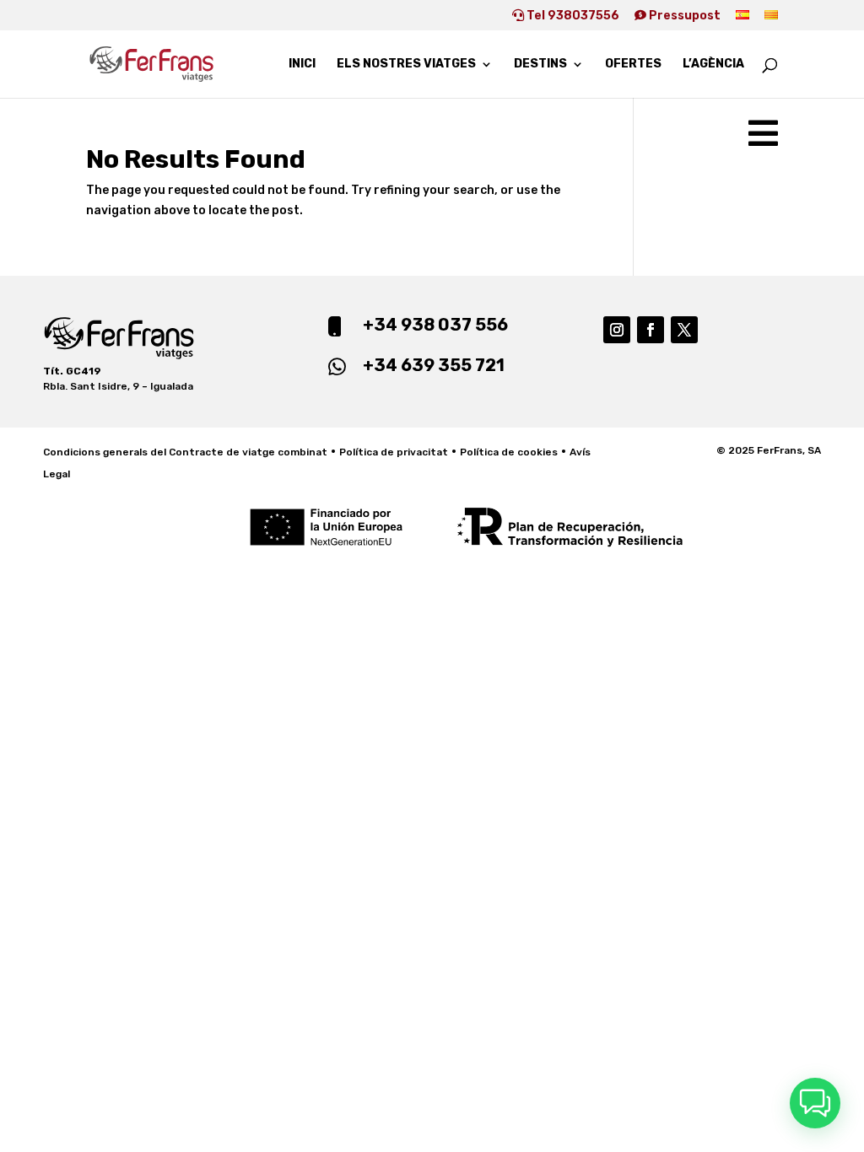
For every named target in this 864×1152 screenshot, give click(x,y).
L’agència (713, 64)
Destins (540, 64)
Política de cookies (509, 452)
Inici (302, 64)
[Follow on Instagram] (616, 329)
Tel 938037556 (571, 16)
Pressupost (683, 16)
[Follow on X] (684, 329)
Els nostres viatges (406, 64)
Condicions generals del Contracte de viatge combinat (185, 452)
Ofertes (633, 64)
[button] (815, 1103)
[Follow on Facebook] (650, 329)
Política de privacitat (393, 452)
